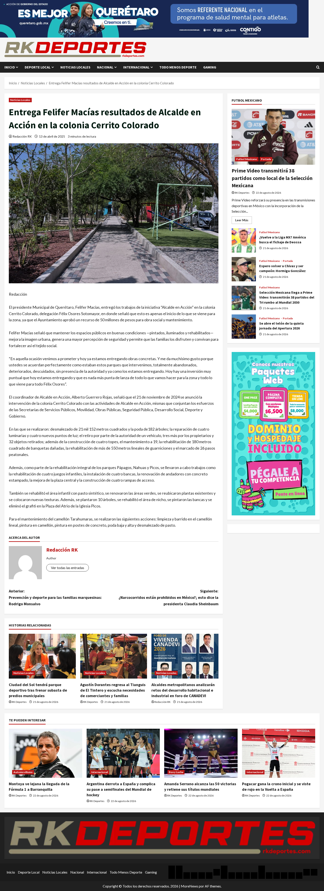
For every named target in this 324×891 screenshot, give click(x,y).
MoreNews (189, 886)
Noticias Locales (75, 67)
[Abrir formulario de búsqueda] (318, 67)
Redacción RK (22, 136)
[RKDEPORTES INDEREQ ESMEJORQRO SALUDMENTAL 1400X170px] (154, 18)
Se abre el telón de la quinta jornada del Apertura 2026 (244, 326)
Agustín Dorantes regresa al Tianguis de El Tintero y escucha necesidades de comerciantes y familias (112, 690)
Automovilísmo (23, 772)
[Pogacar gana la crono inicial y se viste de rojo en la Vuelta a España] (278, 753)
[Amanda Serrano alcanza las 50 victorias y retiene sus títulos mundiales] (201, 753)
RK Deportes (19, 702)
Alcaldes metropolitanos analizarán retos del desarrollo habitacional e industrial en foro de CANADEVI (183, 690)
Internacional (136, 67)
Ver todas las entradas (67, 568)
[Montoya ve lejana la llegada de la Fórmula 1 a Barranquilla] (45, 753)
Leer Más (243, 221)
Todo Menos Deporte (178, 67)
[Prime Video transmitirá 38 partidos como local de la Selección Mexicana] (273, 137)
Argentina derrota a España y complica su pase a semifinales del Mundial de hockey (121, 789)
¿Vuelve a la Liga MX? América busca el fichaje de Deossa (244, 240)
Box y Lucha (176, 772)
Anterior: (55, 597)
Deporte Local (37, 67)
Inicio (9, 67)
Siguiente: (168, 597)
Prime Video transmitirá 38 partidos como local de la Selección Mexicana (272, 178)
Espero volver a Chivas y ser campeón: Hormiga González (244, 269)
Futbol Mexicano (246, 159)
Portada (266, 159)
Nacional (105, 67)
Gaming (209, 67)
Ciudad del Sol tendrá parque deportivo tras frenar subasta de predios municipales (38, 690)
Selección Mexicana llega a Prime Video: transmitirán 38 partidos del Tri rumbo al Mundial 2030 (244, 298)
